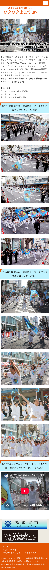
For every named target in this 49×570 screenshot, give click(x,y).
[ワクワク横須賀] (24, 11)
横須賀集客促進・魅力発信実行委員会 (27, 564)
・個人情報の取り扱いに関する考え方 (19, 552)
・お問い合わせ (9, 549)
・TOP (5, 546)
